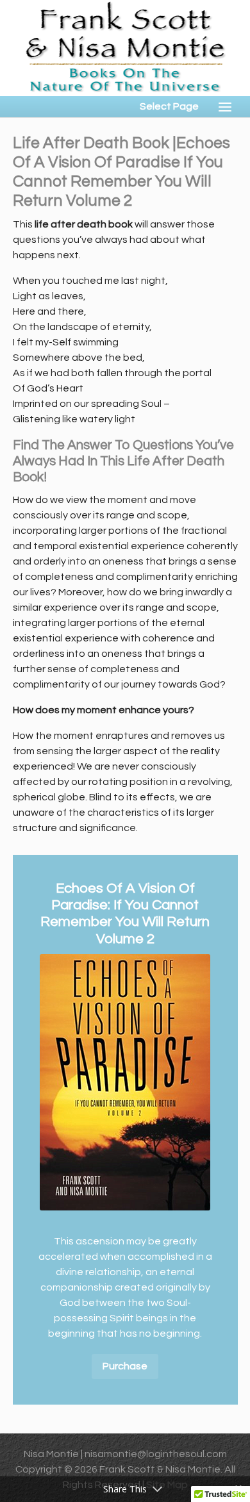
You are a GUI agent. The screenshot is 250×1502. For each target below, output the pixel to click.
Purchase (125, 1366)
